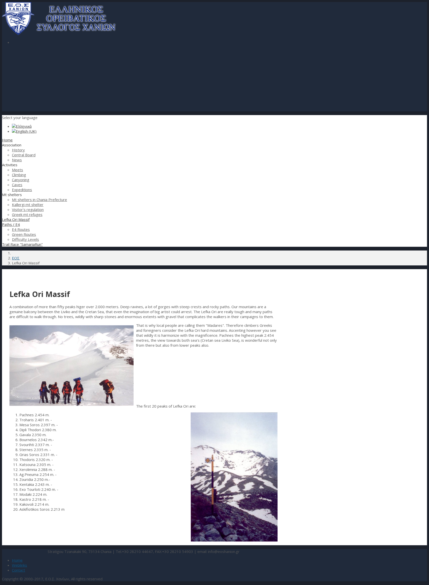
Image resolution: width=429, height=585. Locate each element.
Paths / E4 (11, 224)
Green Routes (24, 234)
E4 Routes (21, 229)
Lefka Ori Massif (16, 219)
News (17, 159)
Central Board (24, 154)
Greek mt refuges (27, 214)
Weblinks (19, 565)
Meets (17, 169)
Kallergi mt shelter (27, 204)
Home (7, 139)
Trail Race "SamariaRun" (22, 244)
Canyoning (20, 179)
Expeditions (22, 189)
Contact (18, 570)
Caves (17, 184)
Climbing (19, 174)
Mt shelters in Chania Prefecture (39, 199)
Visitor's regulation (28, 209)
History (18, 149)
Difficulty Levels (25, 239)
